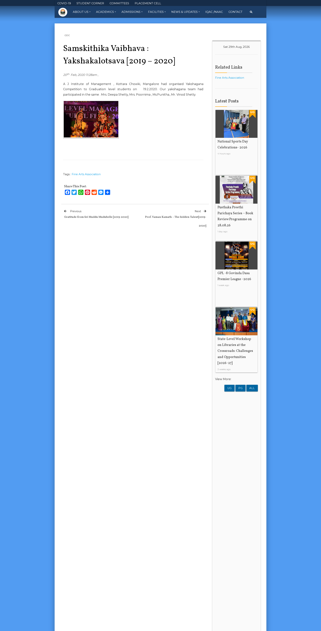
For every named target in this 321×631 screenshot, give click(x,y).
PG (240, 388)
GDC (67, 35)
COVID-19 (64, 3)
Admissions (130, 12)
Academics (105, 12)
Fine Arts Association (86, 174)
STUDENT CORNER (90, 3)
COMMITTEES (119, 3)
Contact (235, 12)
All (252, 388)
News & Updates (184, 12)
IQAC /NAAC (214, 12)
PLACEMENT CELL (148, 3)
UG (229, 388)
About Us (80, 12)
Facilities (156, 12)
